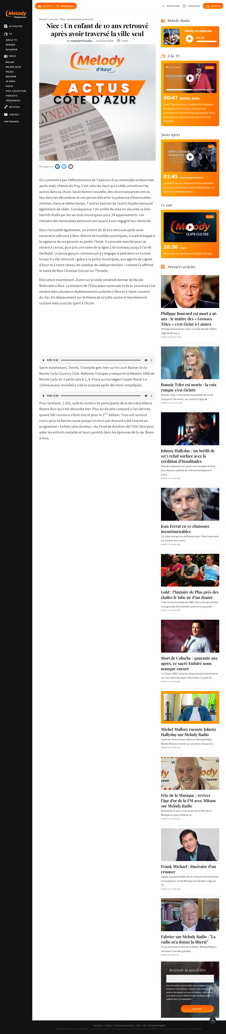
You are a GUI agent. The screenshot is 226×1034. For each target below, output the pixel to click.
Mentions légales (157, 1025)
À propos (98, 1025)
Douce (9, 86)
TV (10, 33)
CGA (144, 1025)
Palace (10, 71)
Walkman (11, 76)
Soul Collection (16, 91)
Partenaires (11, 121)
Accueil (43, 19)
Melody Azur (13, 67)
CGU (138, 1025)
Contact (14, 114)
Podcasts (11, 95)
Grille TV (11, 40)
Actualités (16, 26)
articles (53, 19)
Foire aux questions (124, 1025)
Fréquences (13, 100)
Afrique (10, 44)
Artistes (14, 107)
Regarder (11, 49)
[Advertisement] (97, 329)
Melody (10, 62)
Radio (12, 56)
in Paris (10, 81)
